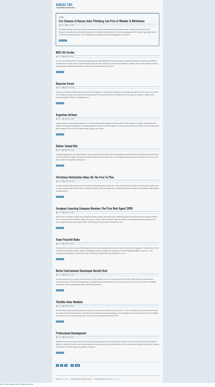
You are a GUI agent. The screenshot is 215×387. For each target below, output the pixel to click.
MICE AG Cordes (65, 52)
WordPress (109, 379)
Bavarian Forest (65, 83)
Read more (63, 40)
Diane (62, 25)
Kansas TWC (64, 4)
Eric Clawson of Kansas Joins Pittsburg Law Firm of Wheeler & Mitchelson (102, 21)
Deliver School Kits (67, 146)
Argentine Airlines (66, 114)
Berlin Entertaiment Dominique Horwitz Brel (81, 270)
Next (77, 365)
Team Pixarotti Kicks (68, 239)
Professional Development (71, 333)
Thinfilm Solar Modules (69, 302)
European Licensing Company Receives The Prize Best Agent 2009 (94, 208)
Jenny (117, 379)
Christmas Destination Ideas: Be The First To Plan (85, 177)
